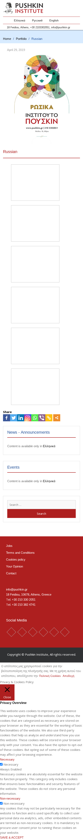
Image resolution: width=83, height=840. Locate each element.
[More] (56, 417)
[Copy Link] (48, 417)
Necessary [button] (7, 759)
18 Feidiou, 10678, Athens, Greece (28, 594)
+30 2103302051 (40, 27)
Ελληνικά (19, 20)
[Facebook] (6, 417)
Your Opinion (14, 566)
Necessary (10, 764)
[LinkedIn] (20, 417)
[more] (56, 417)
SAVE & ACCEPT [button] (12, 837)
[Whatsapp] (34, 417)
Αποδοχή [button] (68, 675)
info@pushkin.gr (60, 27)
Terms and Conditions (20, 552)
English (54, 20)
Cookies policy (15, 559)
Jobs (9, 545)
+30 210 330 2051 (23, 599)
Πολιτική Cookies (50, 675)
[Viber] (41, 417)
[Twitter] (13, 417)
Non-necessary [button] (10, 798)
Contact (11, 573)
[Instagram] (27, 417)
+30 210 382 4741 (23, 604)
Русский (37, 20)
